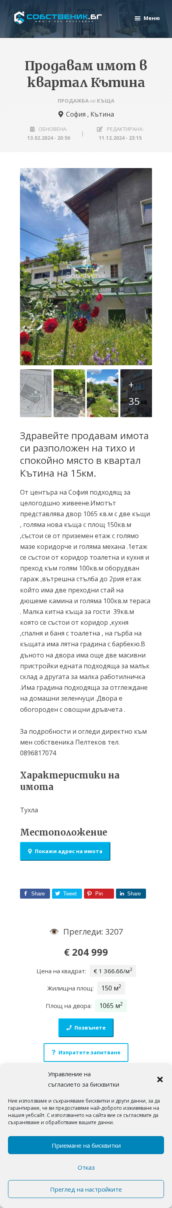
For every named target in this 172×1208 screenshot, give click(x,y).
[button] (160, 1079)
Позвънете (90, 1027)
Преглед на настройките (86, 1189)
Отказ (86, 1167)
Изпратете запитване (89, 1052)
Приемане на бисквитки (86, 1145)
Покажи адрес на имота (68, 851)
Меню (152, 18)
